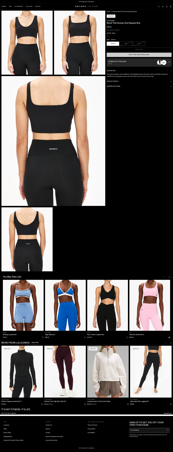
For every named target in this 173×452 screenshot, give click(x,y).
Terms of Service (92, 425)
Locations (6, 425)
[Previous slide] (166, 343)
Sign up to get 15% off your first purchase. (147, 424)
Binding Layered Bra (9, 334)
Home (108, 11)
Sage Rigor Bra (50, 334)
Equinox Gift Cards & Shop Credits (13, 440)
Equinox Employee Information (54, 436)
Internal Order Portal (51, 440)
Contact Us (49, 425)
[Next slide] (170, 343)
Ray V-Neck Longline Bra (95, 334)
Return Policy (7, 432)
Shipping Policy (8, 436)
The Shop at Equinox (87, 448)
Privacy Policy (91, 429)
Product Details (112, 81)
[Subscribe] (167, 430)
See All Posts (168, 413)
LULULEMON (110, 20)
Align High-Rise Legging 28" (139, 401)
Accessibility (91, 432)
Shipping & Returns (113, 86)
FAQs (5, 429)
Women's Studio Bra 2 (136, 334)
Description (111, 70)
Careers (48, 432)
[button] (27, 43)
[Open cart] (171, 6)
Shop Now (35, 342)
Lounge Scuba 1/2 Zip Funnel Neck (99, 401)
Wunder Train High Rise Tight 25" (55, 401)
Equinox (48, 429)
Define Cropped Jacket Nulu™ (11, 401)
